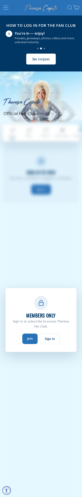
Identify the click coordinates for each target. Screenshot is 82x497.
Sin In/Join (41, 59)
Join (30, 338)
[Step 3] (44, 48)
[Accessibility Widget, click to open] (6, 490)
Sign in (50, 339)
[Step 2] (41, 48)
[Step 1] (37, 48)
